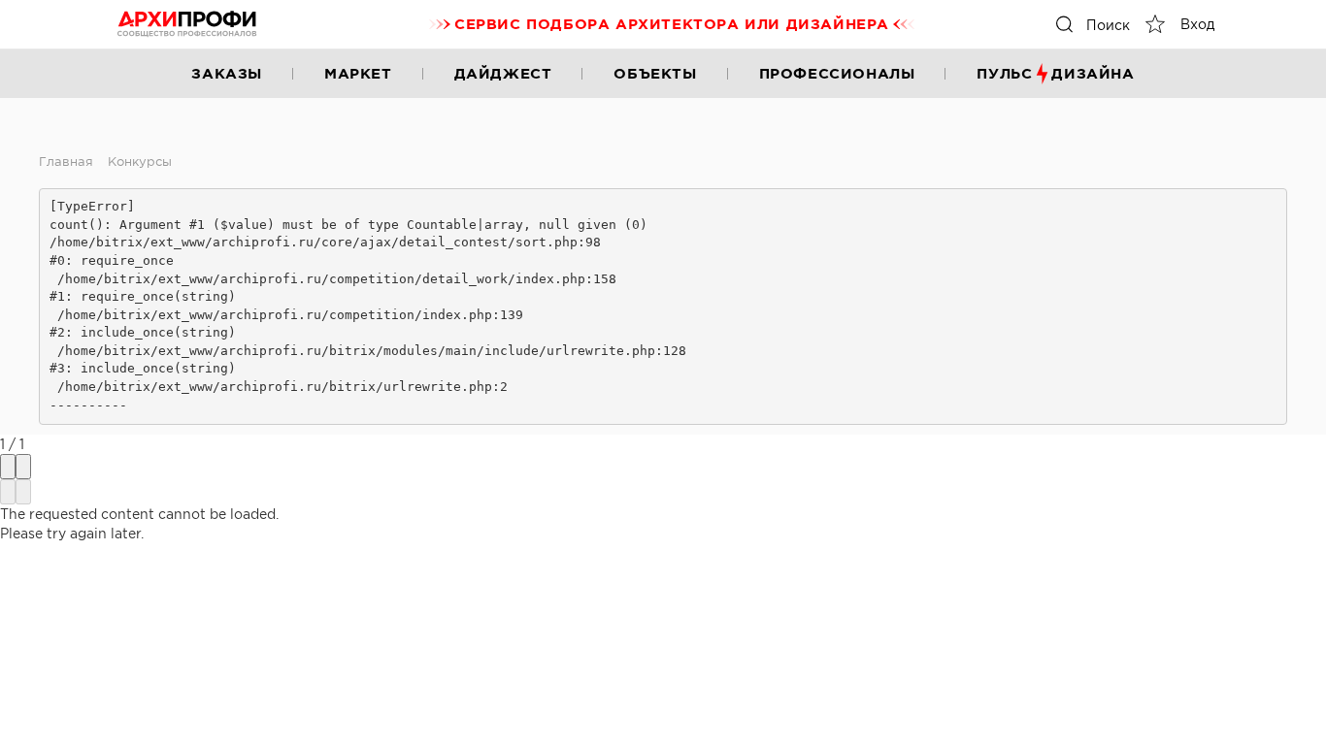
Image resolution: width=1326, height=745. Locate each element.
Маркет (358, 73)
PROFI (187, 24)
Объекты (654, 73)
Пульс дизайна (1055, 73)
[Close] (23, 466)
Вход (1197, 24)
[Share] (8, 466)
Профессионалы (837, 73)
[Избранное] (1155, 24)
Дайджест (503, 73)
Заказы (226, 73)
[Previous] (8, 491)
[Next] (23, 491)
